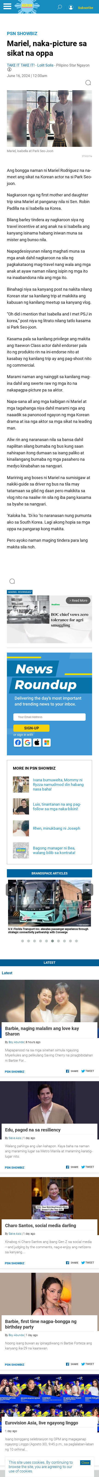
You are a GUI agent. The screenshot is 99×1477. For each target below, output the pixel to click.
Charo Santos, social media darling (40, 1225)
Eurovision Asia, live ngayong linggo (41, 1423)
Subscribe (85, 8)
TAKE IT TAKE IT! (21, 65)
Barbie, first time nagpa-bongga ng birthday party (40, 1324)
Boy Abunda (16, 1042)
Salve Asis (15, 1138)
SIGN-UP (31, 728)
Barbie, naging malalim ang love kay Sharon (42, 1031)
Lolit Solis (45, 65)
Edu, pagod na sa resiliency (33, 1130)
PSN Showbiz (22, 33)
